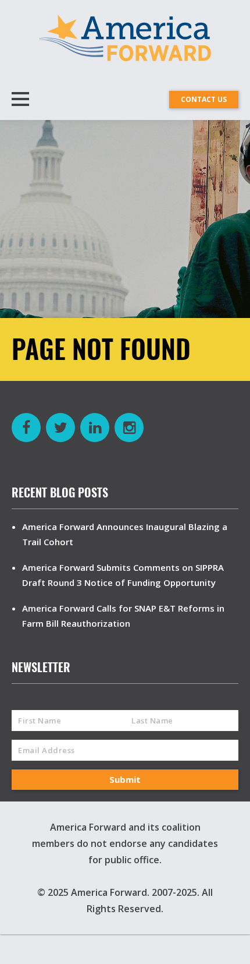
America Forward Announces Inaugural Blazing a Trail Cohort (124, 534)
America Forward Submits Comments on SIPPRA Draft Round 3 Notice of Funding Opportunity (123, 575)
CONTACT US (204, 99)
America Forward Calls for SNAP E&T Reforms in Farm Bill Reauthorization (123, 615)
